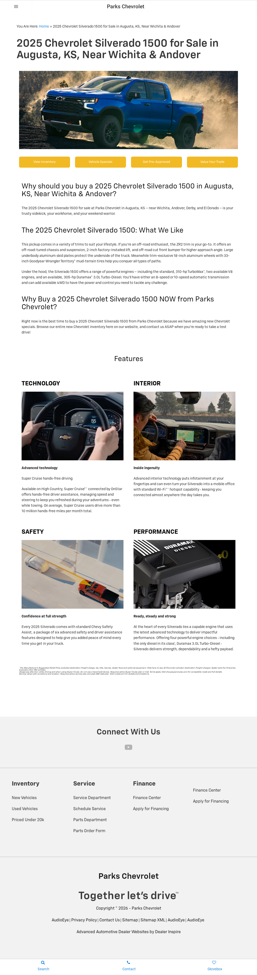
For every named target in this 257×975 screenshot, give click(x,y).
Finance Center (147, 798)
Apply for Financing (151, 809)
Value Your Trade (212, 162)
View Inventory (44, 162)
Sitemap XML (153, 920)
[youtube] (128, 747)
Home (44, 26)
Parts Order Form (89, 831)
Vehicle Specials (100, 162)
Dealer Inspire (168, 932)
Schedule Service (89, 809)
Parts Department (90, 820)
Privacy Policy (84, 920)
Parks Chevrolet (146, 909)
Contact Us (109, 920)
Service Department (92, 798)
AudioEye (60, 920)
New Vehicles (24, 798)
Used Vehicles (25, 809)
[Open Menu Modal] (16, 6)
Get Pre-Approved (156, 162)
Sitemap (130, 920)
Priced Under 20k (28, 820)
